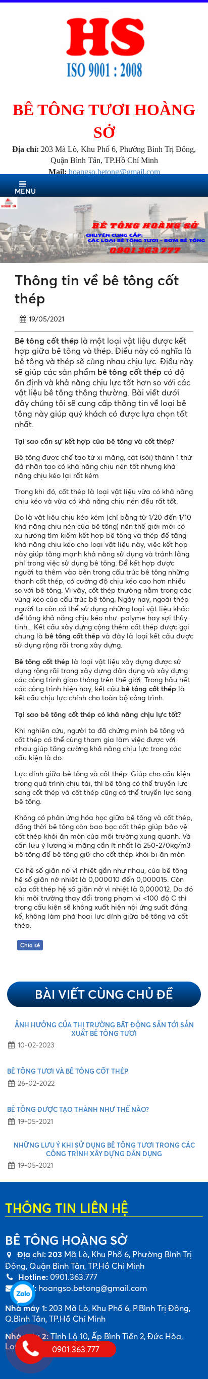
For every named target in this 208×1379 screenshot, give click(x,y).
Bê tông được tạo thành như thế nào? (78, 1109)
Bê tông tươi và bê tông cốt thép (67, 1071)
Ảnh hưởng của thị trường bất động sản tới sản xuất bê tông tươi (104, 1029)
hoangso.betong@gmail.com (92, 1288)
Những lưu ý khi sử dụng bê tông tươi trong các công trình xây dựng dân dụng (104, 1149)
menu (25, 191)
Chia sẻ (30, 945)
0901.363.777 (72, 1277)
